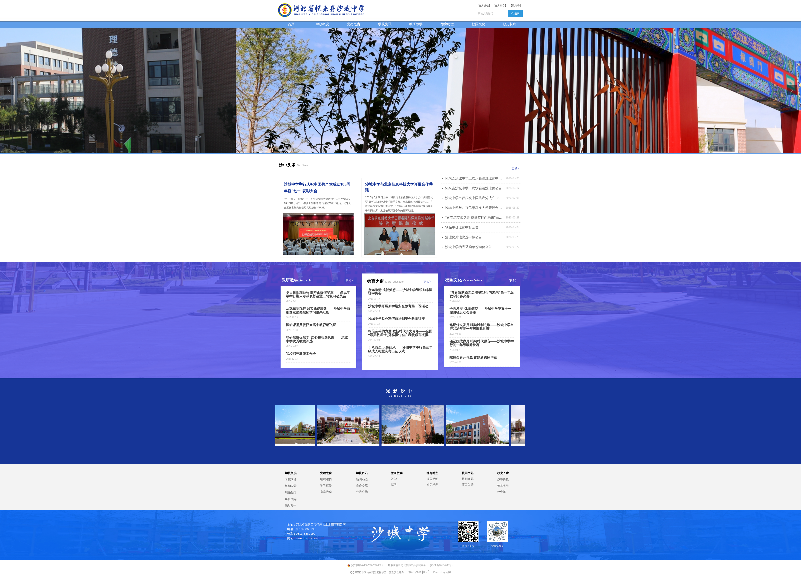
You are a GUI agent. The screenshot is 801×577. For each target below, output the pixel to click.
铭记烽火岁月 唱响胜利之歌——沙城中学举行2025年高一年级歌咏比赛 (482, 326)
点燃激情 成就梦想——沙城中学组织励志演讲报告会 (400, 291)
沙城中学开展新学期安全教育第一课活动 (398, 306)
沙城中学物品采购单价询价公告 (468, 247)
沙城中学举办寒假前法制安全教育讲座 (396, 318)
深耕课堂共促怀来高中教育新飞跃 (311, 325)
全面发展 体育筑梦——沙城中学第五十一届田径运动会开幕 (480, 310)
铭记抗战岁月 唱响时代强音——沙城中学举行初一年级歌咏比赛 (482, 343)
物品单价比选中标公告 (462, 227)
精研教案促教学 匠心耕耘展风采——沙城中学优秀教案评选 (317, 339)
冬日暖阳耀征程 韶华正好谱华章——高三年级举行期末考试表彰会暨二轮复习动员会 (318, 294)
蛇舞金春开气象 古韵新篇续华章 (473, 357)
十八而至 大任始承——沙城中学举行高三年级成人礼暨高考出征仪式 (400, 349)
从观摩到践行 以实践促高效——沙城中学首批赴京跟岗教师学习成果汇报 (318, 310)
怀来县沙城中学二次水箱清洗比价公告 (473, 188)
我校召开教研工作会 (301, 353)
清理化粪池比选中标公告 (463, 237)
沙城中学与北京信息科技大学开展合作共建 (474, 207)
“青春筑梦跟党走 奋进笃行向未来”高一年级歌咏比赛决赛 (474, 217)
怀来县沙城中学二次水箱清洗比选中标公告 (474, 178)
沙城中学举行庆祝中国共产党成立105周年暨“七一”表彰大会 (474, 198)
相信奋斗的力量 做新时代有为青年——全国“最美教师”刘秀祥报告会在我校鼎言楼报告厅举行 (400, 333)
